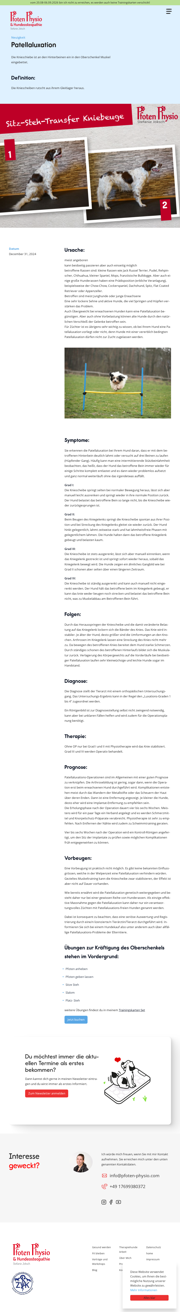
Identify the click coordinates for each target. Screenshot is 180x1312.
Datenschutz (153, 1247)
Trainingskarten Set (132, 1010)
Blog (94, 1270)
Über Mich (125, 1258)
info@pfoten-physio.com (134, 1175)
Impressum (153, 1259)
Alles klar (149, 1298)
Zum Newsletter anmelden (46, 1093)
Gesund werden (101, 1247)
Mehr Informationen (143, 1290)
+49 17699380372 (127, 1186)
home (149, 1253)
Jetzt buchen (76, 1019)
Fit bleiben (98, 1253)
